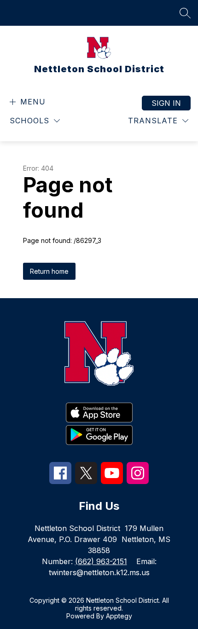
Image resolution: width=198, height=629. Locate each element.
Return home (49, 271)
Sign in (166, 103)
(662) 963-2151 (101, 561)
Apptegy (119, 616)
